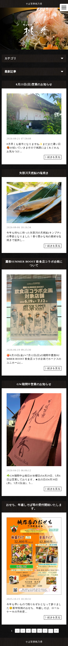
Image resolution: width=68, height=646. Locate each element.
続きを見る (53, 157)
